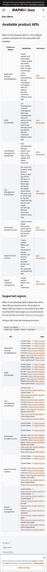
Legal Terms (7, 547)
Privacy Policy (8, 552)
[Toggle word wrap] (37, 326)
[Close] (44, 557)
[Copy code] (41, 326)
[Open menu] (3, 10)
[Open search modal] (43, 10)
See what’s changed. (37, 4)
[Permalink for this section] (41, 24)
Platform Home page (34, 315)
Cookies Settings (23, 568)
